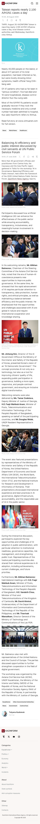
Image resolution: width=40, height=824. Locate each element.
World (4, 767)
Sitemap (5, 805)
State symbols (7, 789)
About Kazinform (8, 784)
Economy (5, 759)
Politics (4, 754)
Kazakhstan (6, 702)
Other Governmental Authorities (23, 702)
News (4, 130)
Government (13, 706)
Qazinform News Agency (18, 179)
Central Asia (24, 706)
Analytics (5, 763)
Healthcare (23, 130)
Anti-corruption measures (11, 793)
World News (13, 130)
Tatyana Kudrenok (17, 712)
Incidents (5, 772)
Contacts (5, 810)
